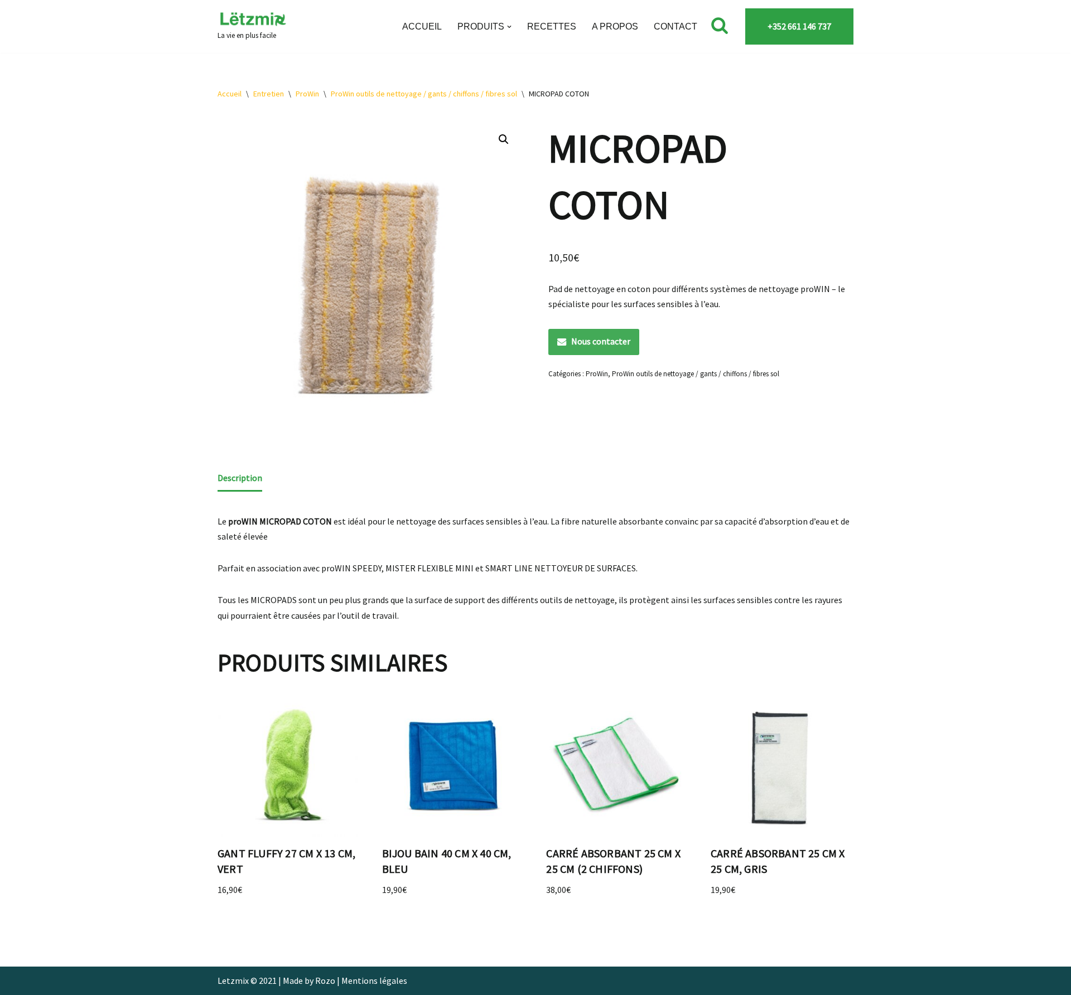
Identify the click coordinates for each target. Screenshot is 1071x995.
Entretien (268, 94)
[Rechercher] (720, 25)
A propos (615, 26)
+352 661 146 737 (799, 26)
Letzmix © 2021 (247, 980)
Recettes (551, 26)
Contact (675, 26)
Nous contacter (600, 341)
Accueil (422, 26)
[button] (509, 27)
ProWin (307, 94)
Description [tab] (240, 477)
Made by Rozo (309, 980)
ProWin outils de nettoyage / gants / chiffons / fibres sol (424, 94)
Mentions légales (374, 980)
